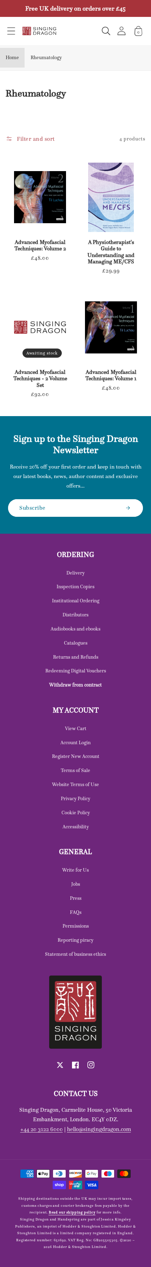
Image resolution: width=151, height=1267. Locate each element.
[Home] (39, 31)
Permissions (76, 926)
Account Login (75, 742)
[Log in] (121, 30)
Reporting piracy (75, 940)
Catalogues (75, 643)
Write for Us (75, 870)
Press (75, 898)
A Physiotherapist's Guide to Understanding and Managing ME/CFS (110, 252)
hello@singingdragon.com (99, 1129)
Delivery (75, 573)
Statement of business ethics (75, 954)
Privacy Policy (75, 798)
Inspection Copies (75, 586)
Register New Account (75, 756)
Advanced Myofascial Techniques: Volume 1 (111, 375)
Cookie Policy (75, 812)
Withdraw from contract (75, 685)
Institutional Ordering (75, 600)
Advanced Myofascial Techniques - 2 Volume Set (40, 378)
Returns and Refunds (75, 657)
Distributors (75, 614)
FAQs (75, 912)
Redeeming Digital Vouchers (75, 670)
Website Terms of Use (75, 784)
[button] (11, 31)
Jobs (75, 884)
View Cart (75, 728)
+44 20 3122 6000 (41, 1129)
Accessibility (76, 826)
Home (12, 57)
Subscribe (32, 507)
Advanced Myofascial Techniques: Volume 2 (40, 245)
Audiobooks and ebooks (75, 629)
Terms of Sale (75, 770)
